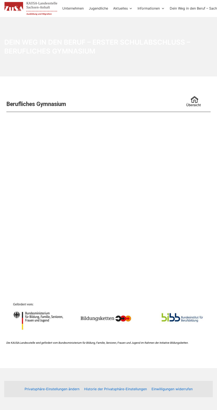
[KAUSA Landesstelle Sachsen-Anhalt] (30, 8)
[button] (108, 273)
